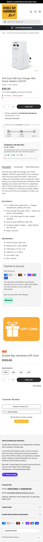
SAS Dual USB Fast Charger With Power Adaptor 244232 (23, 33)
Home (3, 33)
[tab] (6, 167)
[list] (21, 329)
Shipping (14, 92)
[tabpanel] (21, 215)
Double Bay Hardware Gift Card (20, 355)
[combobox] (21, 22)
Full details (37, 386)
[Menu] (40, 11)
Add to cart (29, 106)
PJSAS (4, 85)
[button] (35, 11)
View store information (12, 118)
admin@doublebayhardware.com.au (20, 493)
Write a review (21, 421)
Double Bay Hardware (13, 537)
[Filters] (4, 412)
